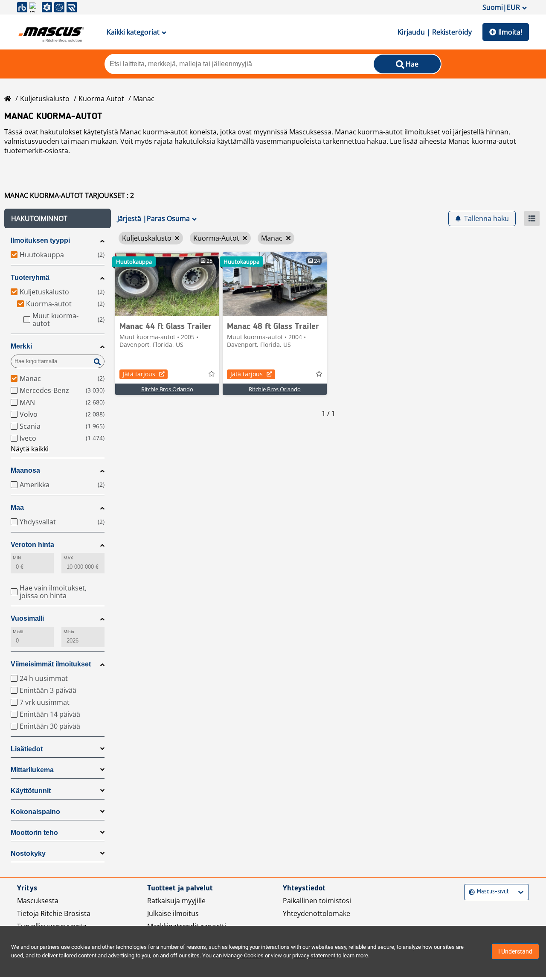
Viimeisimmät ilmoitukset (51, 664)
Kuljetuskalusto (45, 98)
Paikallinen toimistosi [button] (317, 900)
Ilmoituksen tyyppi (40, 240)
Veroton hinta (32, 544)
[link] (167, 284)
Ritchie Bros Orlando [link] (167, 389)
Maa (17, 507)
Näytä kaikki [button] (30, 449)
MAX (68, 557)
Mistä (18, 631)
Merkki (21, 346)
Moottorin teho (34, 832)
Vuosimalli (27, 618)
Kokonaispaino (35, 811)
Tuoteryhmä (30, 277)
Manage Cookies (243, 955)
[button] (57, 218)
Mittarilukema (32, 769)
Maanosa (25, 470)
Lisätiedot (27, 749)
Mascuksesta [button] (37, 900)
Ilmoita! (510, 32)
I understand (515, 951)
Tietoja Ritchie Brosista (53, 913)
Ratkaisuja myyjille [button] (176, 900)
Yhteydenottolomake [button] (316, 913)
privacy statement (313, 955)
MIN (17, 557)
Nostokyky (28, 853)
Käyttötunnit (31, 790)
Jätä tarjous (139, 374)
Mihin (69, 631)
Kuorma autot (101, 98)
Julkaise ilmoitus (173, 913)
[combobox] (470, 892)
